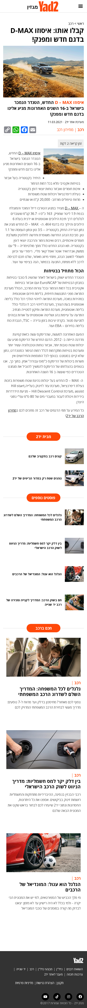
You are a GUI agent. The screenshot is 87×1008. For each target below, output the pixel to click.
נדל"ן (59, 969)
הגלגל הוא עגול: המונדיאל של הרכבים (50, 886)
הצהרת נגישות (45, 983)
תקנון (60, 983)
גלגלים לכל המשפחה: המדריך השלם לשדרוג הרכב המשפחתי (49, 691)
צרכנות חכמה (75, 974)
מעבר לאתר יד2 (53, 974)
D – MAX (72, 208)
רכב (70, 23)
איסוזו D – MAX (69, 102)
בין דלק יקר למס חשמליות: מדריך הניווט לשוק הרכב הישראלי (46, 783)
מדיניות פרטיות (24, 983)
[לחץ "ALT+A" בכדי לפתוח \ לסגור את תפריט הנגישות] (5, 6)
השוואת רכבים (75, 969)
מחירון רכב (65, 129)
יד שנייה (21, 969)
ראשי (80, 23)
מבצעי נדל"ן (45, 969)
